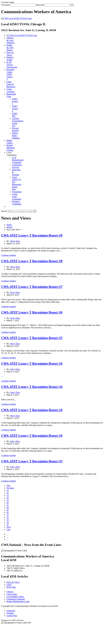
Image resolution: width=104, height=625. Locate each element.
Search (4, 211)
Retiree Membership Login (18, 601)
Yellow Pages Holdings (16, 135)
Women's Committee (16, 202)
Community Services (17, 166)
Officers (9, 592)
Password (40, 5)
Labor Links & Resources (10, 84)
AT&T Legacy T (15, 101)
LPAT (9, 584)
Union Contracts (10, 90)
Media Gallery (9, 141)
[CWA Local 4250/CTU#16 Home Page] (16, 18)
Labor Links (11, 594)
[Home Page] (21, 35)
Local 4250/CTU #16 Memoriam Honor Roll (16, 183)
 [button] (7, 206)
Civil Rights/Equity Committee (18, 160)
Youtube (10, 613)
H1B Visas (11, 587)
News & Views (10, 53)
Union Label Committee (16, 196)
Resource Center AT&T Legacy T (10, 74)
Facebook (10, 611)
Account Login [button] (7, 2)
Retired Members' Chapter (10, 147)
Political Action (9, 58)
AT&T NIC (15, 114)
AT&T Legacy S (15, 108)
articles (9, 227)
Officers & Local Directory (10, 40)
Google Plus (11, 615)
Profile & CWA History (10, 47)
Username (5, 5)
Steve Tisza (15, 241)
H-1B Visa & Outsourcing (11, 64)
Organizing (17, 192)
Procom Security (15, 129)
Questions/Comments (15, 599)
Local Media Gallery (15, 596)
